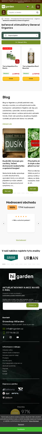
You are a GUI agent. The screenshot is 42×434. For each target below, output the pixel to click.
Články (5, 371)
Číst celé (7, 191)
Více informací (34, 421)
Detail (11, 78)
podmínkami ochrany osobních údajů (14, 295)
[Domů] (2, 18)
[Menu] (4, 12)
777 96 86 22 (12, 332)
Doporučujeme (13, 35)
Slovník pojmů (7, 360)
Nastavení (21, 424)
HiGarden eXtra (8, 350)
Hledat (37, 12)
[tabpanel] (14, 161)
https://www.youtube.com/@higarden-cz (18, 337)
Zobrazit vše (7, 124)
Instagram (13, 337)
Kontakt (5, 374)
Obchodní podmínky (9, 366)
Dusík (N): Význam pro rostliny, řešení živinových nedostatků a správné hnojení (13, 164)
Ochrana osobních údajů (11, 355)
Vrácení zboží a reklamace (11, 352)
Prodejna (5, 358)
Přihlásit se (32, 305)
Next (38, 223)
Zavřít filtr (21, 42)
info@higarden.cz (14, 329)
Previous (4, 223)
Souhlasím (21, 429)
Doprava (5, 368)
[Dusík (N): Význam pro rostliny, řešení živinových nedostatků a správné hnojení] (14, 143)
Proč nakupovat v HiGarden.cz (12, 363)
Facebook (6, 337)
